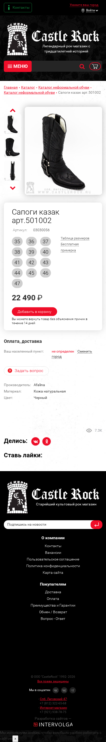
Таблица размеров (75, 238)
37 (45, 241)
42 (31, 262)
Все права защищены (53, 681)
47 (17, 283)
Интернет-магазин (53, 707)
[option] (63, 151)
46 (45, 273)
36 (31, 241)
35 (17, 241)
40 (45, 252)
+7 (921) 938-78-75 (53, 712)
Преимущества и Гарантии (53, 605)
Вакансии (53, 552)
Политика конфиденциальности (53, 566)
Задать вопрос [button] (29, 370)
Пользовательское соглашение (53, 559)
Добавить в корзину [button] (34, 312)
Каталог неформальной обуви (63, 87)
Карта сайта (53, 572)
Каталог (28, 87)
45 (31, 273)
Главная (11, 87)
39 (31, 252)
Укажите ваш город (84, 5)
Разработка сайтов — (53, 718)
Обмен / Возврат (53, 612)
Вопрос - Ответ (53, 619)
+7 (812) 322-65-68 (53, 703)
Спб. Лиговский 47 (53, 699)
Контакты (21, 7)
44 (17, 273)
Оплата (53, 599)
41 (17, 262)
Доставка (53, 592)
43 (45, 262)
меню (20, 66)
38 (17, 252)
